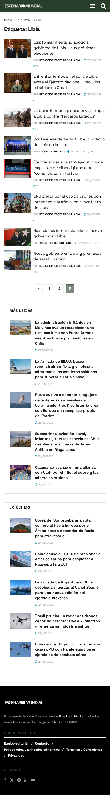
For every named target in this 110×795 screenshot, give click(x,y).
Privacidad (16, 755)
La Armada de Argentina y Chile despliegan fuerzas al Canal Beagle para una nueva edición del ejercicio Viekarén (67, 590)
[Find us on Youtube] (33, 780)
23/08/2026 (45, 422)
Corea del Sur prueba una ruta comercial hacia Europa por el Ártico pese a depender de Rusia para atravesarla (64, 528)
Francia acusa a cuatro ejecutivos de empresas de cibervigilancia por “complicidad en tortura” (68, 167)
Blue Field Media (71, 716)
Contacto (42, 743)
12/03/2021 (84, 243)
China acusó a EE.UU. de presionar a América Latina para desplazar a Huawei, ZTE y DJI (67, 559)
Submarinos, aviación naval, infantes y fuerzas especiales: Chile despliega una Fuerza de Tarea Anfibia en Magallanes (67, 441)
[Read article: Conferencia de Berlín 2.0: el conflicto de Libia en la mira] (17, 145)
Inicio (8, 20)
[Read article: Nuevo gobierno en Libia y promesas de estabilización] (17, 260)
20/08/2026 (45, 384)
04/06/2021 (93, 214)
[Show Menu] (92, 6)
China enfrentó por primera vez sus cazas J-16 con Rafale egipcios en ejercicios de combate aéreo (67, 649)
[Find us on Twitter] (12, 780)
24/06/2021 (77, 151)
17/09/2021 (93, 60)
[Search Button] (103, 6)
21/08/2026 (45, 350)
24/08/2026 (45, 456)
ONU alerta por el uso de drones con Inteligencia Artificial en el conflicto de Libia (67, 202)
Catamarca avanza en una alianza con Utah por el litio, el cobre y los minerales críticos (67, 472)
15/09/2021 (93, 94)
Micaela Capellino (52, 151)
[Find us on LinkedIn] (26, 780)
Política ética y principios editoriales (32, 749)
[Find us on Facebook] (5, 780)
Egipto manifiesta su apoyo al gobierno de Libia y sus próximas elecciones (64, 48)
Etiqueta (23, 20)
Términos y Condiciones (84, 749)
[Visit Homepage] (24, 6)
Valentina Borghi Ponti (55, 243)
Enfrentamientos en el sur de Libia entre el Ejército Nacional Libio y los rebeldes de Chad (66, 82)
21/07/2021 (93, 123)
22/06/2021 (93, 180)
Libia (38, 20)
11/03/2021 (93, 266)
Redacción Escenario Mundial (60, 60)
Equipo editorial (16, 743)
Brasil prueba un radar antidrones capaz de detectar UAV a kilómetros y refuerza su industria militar (67, 621)
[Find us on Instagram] (19, 780)
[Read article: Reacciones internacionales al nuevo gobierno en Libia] (17, 237)
